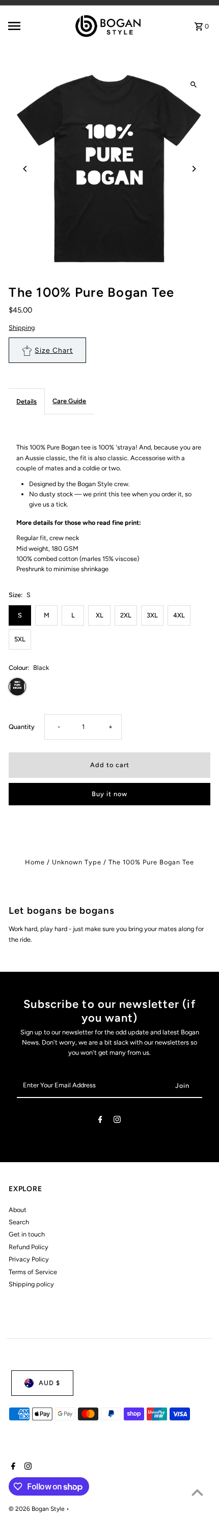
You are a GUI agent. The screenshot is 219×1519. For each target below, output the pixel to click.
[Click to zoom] (193, 84)
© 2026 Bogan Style (37, 1508)
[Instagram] (117, 1121)
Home (35, 862)
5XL (19, 639)
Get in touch (27, 1234)
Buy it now (109, 794)
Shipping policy (31, 1284)
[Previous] (25, 168)
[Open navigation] (30, 26)
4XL (179, 615)
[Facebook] (100, 1121)
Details (26, 401)
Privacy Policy (29, 1259)
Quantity (22, 726)
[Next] (193, 168)
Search (19, 1222)
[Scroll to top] (197, 1492)
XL (99, 615)
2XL (125, 615)
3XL (152, 615)
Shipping (22, 327)
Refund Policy (28, 1247)
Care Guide (69, 401)
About (17, 1210)
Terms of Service (33, 1272)
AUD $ (49, 1383)
